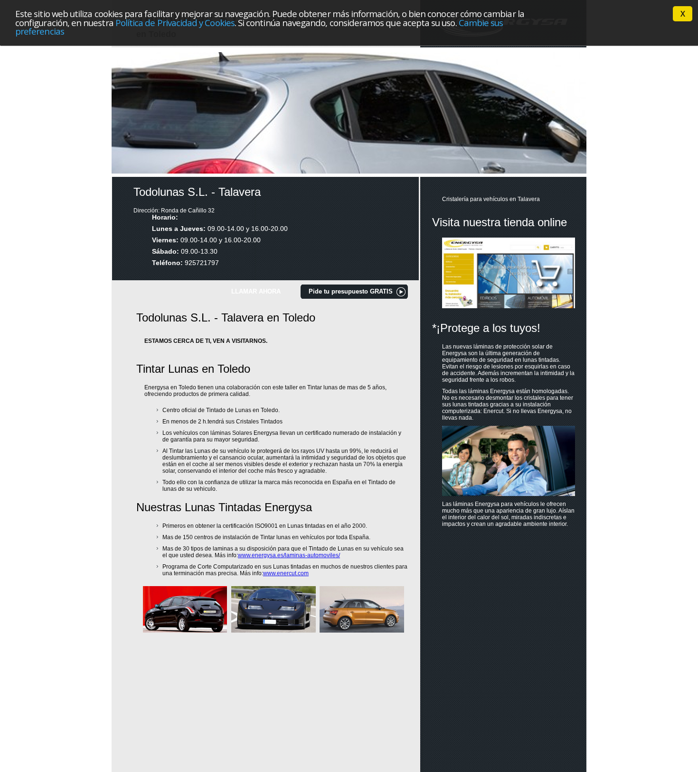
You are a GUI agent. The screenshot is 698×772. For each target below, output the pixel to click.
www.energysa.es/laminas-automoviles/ (289, 555)
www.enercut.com (286, 573)
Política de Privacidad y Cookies (175, 22)
